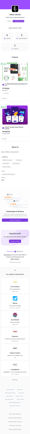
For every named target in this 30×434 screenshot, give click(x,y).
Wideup (15, 303)
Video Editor (21, 392)
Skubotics (15, 336)
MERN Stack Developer (10, 392)
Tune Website (15, 319)
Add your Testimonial (15, 220)
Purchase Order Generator (15, 421)
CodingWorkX (15, 369)
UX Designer (6, 163)
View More (15, 379)
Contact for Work (19, 21)
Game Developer (19, 396)
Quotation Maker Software (15, 417)
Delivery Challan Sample (15, 429)
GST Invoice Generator (15, 414)
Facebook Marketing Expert (14, 402)
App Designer (16, 163)
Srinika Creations (15, 353)
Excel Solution (15, 286)
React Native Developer (14, 405)
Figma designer (7, 166)
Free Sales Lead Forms (15, 425)
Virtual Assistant (9, 396)
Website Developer (7, 160)
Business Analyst (10, 389)
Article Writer (19, 389)
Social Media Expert (9, 399)
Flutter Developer (20, 399)
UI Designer (19, 160)
